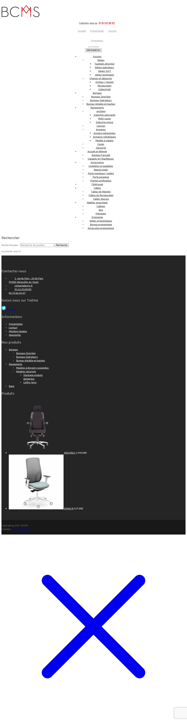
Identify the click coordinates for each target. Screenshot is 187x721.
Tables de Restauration (100, 195)
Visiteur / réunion (104, 82)
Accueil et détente (97, 151)
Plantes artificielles (100, 181)
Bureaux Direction (101, 97)
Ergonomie (97, 217)
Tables (97, 188)
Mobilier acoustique (97, 203)
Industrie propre (104, 122)
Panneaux (101, 213)
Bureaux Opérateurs (101, 100)
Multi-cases (104, 119)
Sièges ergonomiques (100, 221)
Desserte (101, 148)
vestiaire (101, 111)
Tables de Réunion (101, 192)
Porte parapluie (101, 177)
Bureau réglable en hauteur (100, 104)
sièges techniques (104, 75)
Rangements (97, 108)
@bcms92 (11, 309)
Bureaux (97, 93)
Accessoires (97, 162)
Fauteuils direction (105, 64)
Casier (100, 144)
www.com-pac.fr (21, 529)
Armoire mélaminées (105, 133)
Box (101, 210)
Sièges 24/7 (104, 71)
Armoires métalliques (104, 137)
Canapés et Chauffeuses (101, 159)
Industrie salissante (104, 115)
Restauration (104, 86)
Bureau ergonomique (101, 224)
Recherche (61, 245)
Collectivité (104, 89)
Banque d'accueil (101, 155)
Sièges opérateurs (104, 67)
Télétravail (97, 184)
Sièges (100, 60)
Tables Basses (101, 199)
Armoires (101, 129)
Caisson (101, 126)
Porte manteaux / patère (101, 173)
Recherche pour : (10, 245)
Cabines (101, 206)
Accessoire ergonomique (101, 228)
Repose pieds (101, 170)
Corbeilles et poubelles (101, 166)
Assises (97, 56)
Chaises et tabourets (101, 78)
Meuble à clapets (104, 140)
